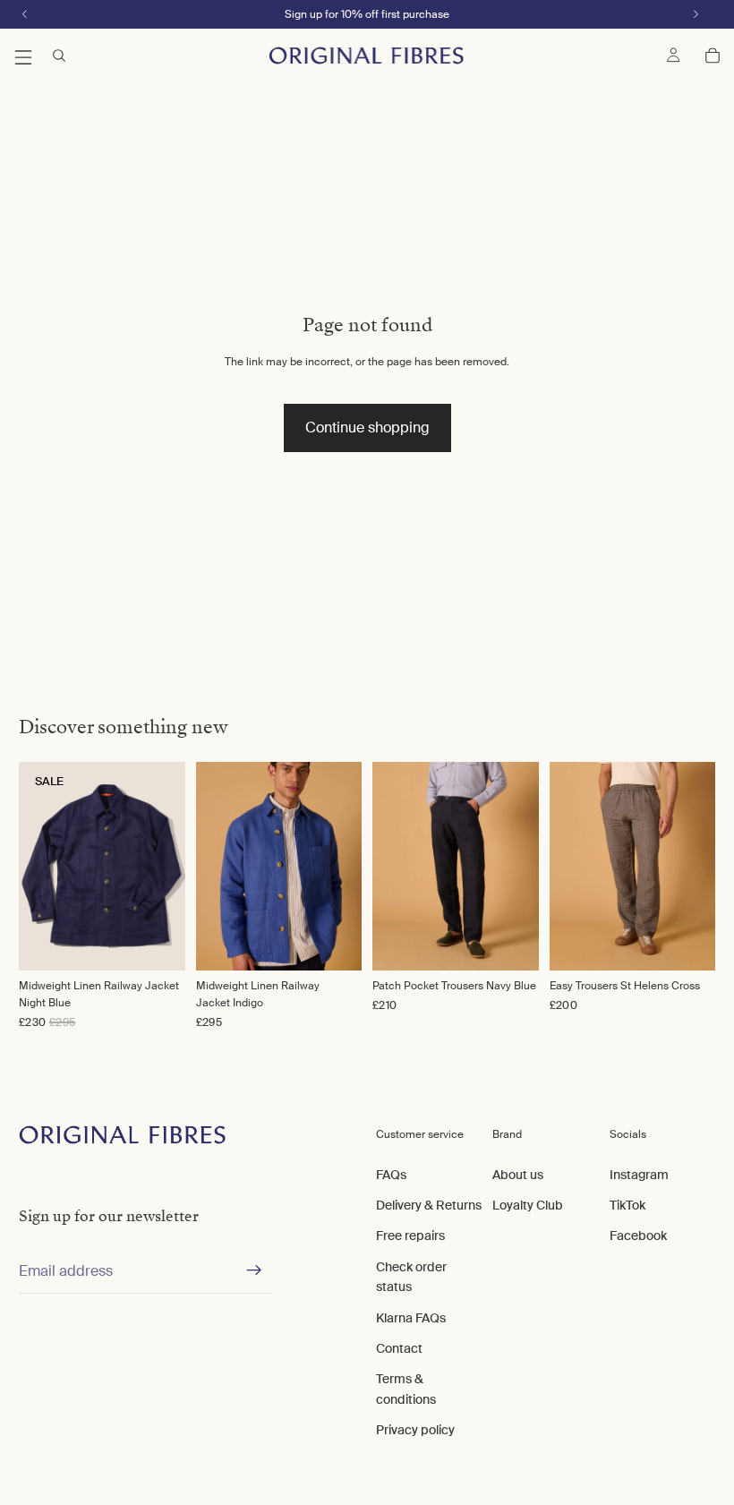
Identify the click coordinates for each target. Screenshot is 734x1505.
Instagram (639, 1175)
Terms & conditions (406, 1389)
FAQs (391, 1175)
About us (517, 1175)
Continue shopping (367, 427)
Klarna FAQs (411, 1318)
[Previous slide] (215, 865)
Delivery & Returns (429, 1205)
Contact (399, 1348)
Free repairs (410, 1236)
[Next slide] (342, 865)
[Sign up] (254, 1271)
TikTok (627, 1205)
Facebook (638, 1236)
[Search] (59, 55)
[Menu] (23, 55)
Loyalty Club (527, 1205)
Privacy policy (415, 1431)
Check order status (411, 1277)
